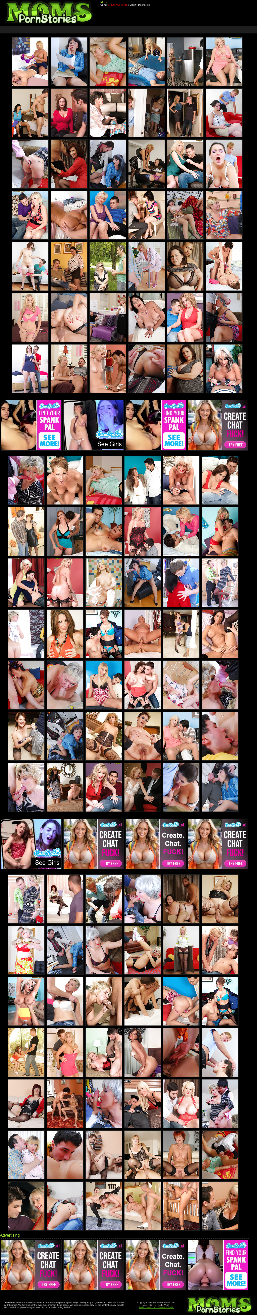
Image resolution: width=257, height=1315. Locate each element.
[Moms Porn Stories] (49, 23)
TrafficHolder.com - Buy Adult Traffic (156, 1307)
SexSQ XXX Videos (117, 5)
